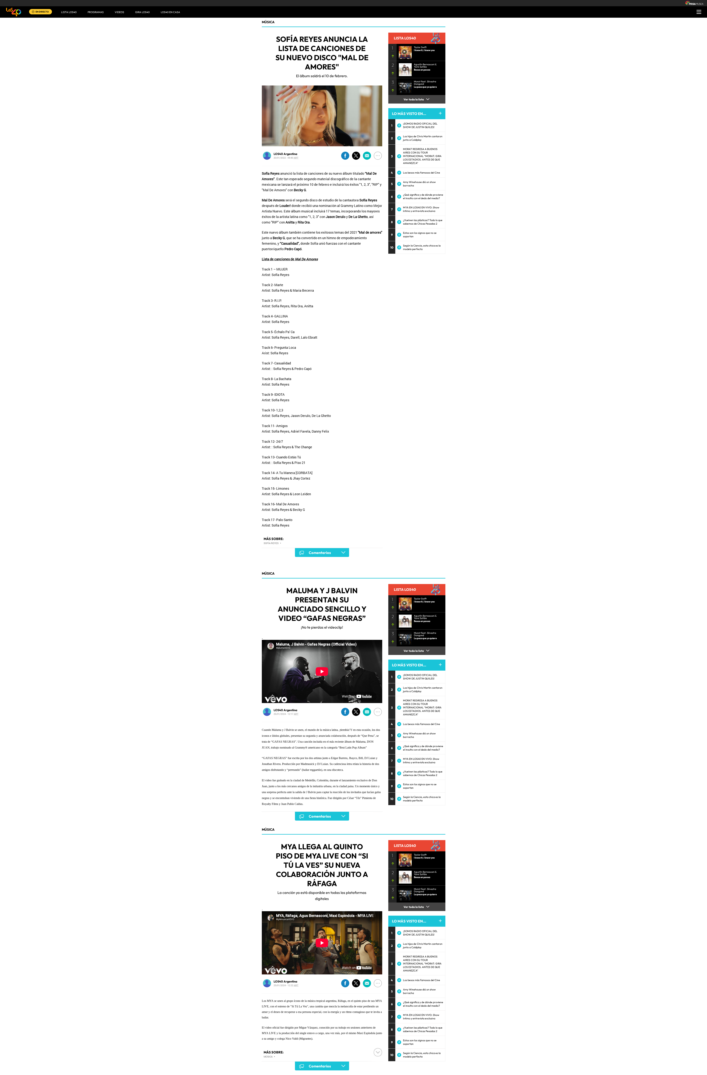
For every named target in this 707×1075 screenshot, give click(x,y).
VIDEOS (119, 12)
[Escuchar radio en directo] (33, 12)
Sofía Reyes (271, 543)
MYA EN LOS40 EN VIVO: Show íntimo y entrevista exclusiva (421, 209)
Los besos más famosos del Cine (421, 172)
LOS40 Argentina (285, 154)
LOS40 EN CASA (170, 12)
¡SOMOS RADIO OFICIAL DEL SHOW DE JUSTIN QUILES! (420, 125)
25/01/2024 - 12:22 (286, 985)
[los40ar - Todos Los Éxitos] (14, 12)
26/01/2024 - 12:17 (286, 714)
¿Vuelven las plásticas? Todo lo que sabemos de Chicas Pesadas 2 (422, 222)
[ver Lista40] (404, 68)
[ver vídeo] (404, 51)
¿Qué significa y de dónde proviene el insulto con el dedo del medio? (423, 196)
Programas (96, 12)
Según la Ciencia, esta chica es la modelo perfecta (422, 247)
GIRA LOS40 (142, 12)
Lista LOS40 (69, 12)
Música (268, 22)
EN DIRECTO (42, 11)
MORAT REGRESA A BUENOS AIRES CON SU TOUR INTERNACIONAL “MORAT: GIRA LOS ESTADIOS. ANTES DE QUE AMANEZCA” (422, 156)
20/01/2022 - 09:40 (286, 157)
